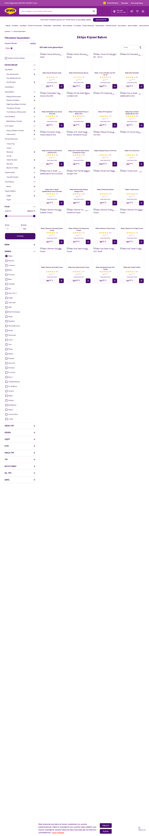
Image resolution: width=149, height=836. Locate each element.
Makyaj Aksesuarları (14, 97)
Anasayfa (7, 31)
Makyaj (8, 25)
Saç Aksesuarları (13, 74)
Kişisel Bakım (57, 25)
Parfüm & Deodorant (35, 25)
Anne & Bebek (67, 25)
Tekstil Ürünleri (12, 160)
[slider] (6, 216)
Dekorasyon (11, 134)
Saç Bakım (23, 25)
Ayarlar (106, 831)
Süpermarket (99, 25)
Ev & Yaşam (77, 25)
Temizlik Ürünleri (12, 177)
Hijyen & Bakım (133, 25)
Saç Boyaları (11, 82)
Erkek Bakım (47, 25)
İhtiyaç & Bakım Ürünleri (15, 131)
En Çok (23, 225)
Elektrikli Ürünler (111, 25)
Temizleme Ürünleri (13, 108)
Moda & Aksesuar (88, 25)
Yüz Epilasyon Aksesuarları (16, 112)
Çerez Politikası (58, 832)
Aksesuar (10, 152)
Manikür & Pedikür (13, 100)
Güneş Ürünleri (144, 25)
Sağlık (9, 196)
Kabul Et (105, 825)
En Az (7, 225)
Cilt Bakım (15, 25)
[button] (61, 86)
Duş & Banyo (122, 25)
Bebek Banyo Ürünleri (14, 121)
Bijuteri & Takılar (12, 168)
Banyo (9, 186)
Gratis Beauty (112, 3)
